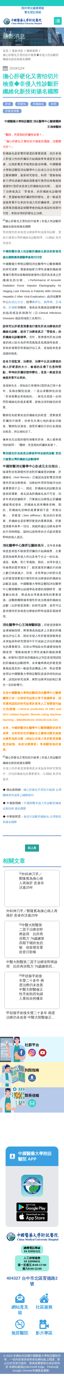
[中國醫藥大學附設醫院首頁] (27, 21)
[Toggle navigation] (58, 21)
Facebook (21, 1052)
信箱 (32, 1103)
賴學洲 (48, 302)
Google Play (32, 1207)
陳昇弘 (36, 302)
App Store (32, 1216)
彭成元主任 (16, 302)
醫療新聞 (32, 50)
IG (32, 1052)
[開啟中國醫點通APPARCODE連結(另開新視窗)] (32, 1186)
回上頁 (32, 847)
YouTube (42, 1052)
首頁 (5, 50)
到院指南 (32, 1078)
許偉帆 (13, 307)
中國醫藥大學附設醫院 (32, 1237)
